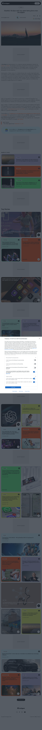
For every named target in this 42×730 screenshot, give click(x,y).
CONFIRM (13, 387)
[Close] (40, 339)
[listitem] (21, 357)
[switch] (34, 360)
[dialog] (21, 365)
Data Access (21, 391)
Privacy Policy (27, 391)
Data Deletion (14, 391)
